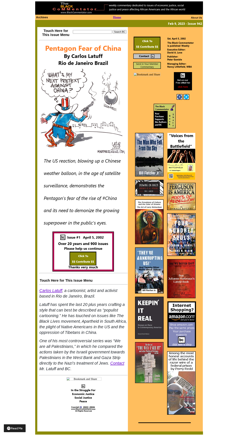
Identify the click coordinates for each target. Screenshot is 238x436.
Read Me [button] (16, 428)
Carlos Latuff (50, 290)
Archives (42, 17)
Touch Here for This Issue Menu (55, 33)
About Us (196, 17)
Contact (117, 363)
